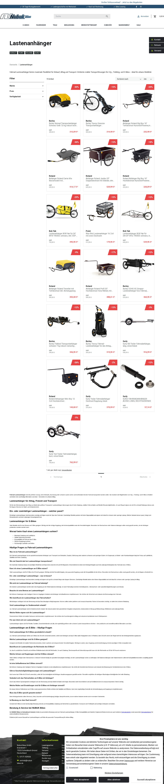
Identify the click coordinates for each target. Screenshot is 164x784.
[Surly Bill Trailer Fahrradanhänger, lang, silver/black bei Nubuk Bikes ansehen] (137, 321)
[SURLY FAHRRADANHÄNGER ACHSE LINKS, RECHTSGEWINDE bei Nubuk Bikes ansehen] (137, 376)
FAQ (63, 763)
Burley (13, 53)
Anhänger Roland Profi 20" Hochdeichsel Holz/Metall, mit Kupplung (98, 290)
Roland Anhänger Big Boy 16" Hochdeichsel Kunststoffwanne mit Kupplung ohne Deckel (136, 179)
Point (21, 53)
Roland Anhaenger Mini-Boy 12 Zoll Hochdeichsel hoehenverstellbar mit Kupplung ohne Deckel (62, 400)
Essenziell (73, 768)
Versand (45, 750)
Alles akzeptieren (81, 780)
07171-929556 (25, 757)
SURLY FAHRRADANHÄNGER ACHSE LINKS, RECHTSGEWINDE (137, 400)
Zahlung (45, 748)
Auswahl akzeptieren (146, 780)
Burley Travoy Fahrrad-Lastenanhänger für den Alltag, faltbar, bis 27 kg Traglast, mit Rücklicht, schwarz (98, 345)
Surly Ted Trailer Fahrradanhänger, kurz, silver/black (63, 455)
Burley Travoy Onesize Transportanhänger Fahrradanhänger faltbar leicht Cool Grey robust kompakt (98, 124)
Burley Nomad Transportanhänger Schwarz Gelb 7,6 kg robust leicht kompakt (63, 124)
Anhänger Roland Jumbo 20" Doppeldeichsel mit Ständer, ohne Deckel (100, 179)
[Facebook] (136, 7)
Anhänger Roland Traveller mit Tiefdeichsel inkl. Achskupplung (62, 290)
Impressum (129, 761)
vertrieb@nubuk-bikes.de (24, 762)
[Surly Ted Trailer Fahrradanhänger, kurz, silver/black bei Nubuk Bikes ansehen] (63, 431)
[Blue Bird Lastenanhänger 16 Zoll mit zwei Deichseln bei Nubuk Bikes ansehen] (100, 211)
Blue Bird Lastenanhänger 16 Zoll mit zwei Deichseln (100, 235)
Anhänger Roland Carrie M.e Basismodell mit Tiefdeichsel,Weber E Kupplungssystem (60, 179)
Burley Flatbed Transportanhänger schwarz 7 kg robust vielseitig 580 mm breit (63, 345)
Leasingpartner (47, 745)
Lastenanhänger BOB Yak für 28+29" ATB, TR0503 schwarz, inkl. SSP (137, 235)
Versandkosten (67, 470)
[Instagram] (141, 7)
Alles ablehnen (113, 780)
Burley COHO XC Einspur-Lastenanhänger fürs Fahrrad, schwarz (135, 290)
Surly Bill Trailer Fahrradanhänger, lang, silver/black (136, 345)
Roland (29, 53)
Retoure (45, 753)
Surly (37, 53)
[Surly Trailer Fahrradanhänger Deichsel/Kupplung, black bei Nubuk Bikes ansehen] (100, 376)
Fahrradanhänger (146, 712)
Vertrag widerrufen (50, 768)
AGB (63, 750)
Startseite (13, 65)
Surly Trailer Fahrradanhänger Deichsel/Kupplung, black (98, 400)
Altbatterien (46, 756)
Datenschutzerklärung (118, 764)
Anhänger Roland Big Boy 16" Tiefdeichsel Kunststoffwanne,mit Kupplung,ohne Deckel (137, 124)
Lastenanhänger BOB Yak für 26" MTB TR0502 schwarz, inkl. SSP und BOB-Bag (62, 235)
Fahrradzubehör (126, 712)
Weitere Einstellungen (114, 773)
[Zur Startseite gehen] (15, 16)
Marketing (98, 768)
